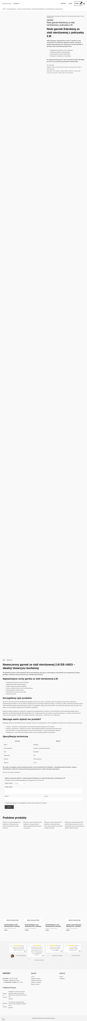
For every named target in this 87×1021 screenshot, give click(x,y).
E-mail (46, 796)
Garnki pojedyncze (11, 9)
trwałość (60, 72)
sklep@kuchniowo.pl (14, 980)
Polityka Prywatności (36, 980)
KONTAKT (63, 3)
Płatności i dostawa (36, 982)
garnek (64, 72)
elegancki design (64, 70)
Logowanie (62, 978)
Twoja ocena (9, 783)
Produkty (16, 3)
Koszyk (61, 976)
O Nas (32, 976)
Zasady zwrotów (35, 984)
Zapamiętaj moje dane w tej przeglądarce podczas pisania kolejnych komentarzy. (26, 803)
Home (4, 9)
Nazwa (7, 796)
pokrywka (55, 72)
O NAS (70, 3)
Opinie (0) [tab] (9, 660)
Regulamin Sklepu (35, 978)
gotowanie (70, 70)
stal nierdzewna (69, 72)
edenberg (57, 70)
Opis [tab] (4, 660)
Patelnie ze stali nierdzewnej (68, 16)
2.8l (54, 70)
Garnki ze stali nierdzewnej (24, 9)
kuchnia (75, 70)
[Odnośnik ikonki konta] (84, 3)
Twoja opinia (9, 787)
